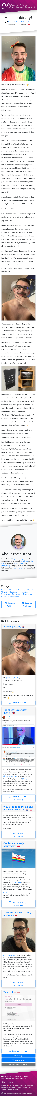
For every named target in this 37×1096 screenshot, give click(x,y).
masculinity (24, 592)
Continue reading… (19, 702)
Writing (20, 7)
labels (5, 592)
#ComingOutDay (12, 626)
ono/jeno (23, 559)
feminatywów (16, 882)
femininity (21, 590)
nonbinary (28, 594)
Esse (25, 1085)
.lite (4, 1082)
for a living (24, 561)
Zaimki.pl (8, 992)
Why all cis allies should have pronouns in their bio (18, 808)
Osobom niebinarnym (12, 893)
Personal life (26, 22)
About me (14, 5)
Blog (12, 7)
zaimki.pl (19, 1056)
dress (5, 590)
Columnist (4, 1087)
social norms (14, 597)
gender (31, 590)
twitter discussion (11, 776)
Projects (24, 5)
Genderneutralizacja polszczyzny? (13, 844)
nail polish (6, 594)
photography (5, 565)
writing (22, 563)
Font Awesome (17, 1087)
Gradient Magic (13, 1089)
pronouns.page (19, 1060)
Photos (29, 7)
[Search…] (34, 7)
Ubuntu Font (27, 1087)
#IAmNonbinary (10, 955)
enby (12, 590)
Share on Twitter (11, 604)
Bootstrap (30, 1085)
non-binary (17, 594)
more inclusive (17, 568)
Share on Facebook (27, 604)
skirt (4, 597)
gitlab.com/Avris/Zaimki (19, 1064)
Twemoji (4, 1089)
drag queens (28, 779)
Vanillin (10, 1087)
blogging (16, 563)
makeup (14, 592)
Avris (9, 22)
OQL (30, 1093)
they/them (15, 559)
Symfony (20, 1085)
